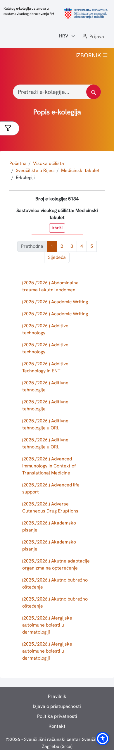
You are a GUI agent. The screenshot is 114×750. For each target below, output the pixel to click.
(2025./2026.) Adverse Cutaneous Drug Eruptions (50, 507)
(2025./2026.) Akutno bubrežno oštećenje (55, 583)
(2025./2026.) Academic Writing (55, 302)
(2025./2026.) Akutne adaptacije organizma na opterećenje (56, 564)
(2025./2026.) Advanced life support (51, 488)
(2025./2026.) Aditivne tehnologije (45, 386)
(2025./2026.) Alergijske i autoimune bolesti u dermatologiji (48, 625)
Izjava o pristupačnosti (57, 706)
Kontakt (57, 726)
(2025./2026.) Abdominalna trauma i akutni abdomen (50, 286)
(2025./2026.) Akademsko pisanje (49, 526)
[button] (92, 37)
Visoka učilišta (48, 163)
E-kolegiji (25, 177)
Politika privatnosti (57, 716)
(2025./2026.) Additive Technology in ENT (45, 367)
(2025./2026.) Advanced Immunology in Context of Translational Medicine (49, 466)
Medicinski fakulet (80, 170)
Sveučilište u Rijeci (35, 170)
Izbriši (57, 227)
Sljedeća (57, 257)
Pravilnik (57, 696)
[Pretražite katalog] (93, 92)
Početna (18, 163)
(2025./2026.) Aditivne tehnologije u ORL (45, 424)
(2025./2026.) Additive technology (45, 329)
